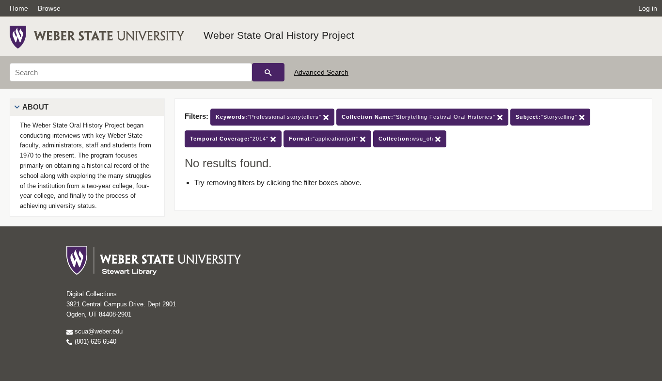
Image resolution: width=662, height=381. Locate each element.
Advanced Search (321, 72)
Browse (49, 8)
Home (19, 8)
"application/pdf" (324, 139)
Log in (647, 8)
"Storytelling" (547, 117)
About (35, 107)
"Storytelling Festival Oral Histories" (419, 117)
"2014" (230, 139)
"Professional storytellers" (269, 117)
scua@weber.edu (98, 331)
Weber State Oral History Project (279, 35)
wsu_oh (406, 139)
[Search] (268, 72)
